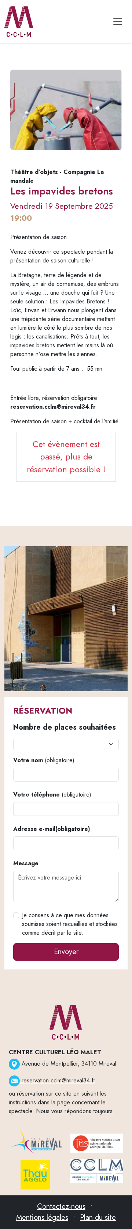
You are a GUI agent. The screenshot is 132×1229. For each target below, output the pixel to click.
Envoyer (66, 951)
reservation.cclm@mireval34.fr (57, 1080)
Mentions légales (42, 1217)
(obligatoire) (43, 760)
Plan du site (98, 1217)
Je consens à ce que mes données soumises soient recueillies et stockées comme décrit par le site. (70, 924)
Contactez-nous (61, 1206)
